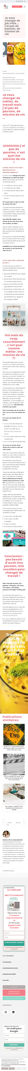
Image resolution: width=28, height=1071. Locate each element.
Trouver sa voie (7, 90)
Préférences (19, 1068)
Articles (5, 71)
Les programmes (7, 962)
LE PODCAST (14, 987)
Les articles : (6, 980)
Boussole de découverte (9, 77)
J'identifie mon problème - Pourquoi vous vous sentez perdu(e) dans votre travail (13, 80)
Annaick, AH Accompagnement (13, 840)
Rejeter (11, 1068)
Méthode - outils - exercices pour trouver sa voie (14, 84)
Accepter (5, 1068)
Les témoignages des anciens (10, 968)
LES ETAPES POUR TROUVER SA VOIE (14, 998)
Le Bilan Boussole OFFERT (9, 974)
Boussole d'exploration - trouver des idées (13, 73)
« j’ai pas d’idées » (15, 209)
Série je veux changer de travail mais (12, 88)
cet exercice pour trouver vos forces (12, 431)
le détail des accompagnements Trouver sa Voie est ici (13, 613)
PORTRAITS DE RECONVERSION (14, 993)
